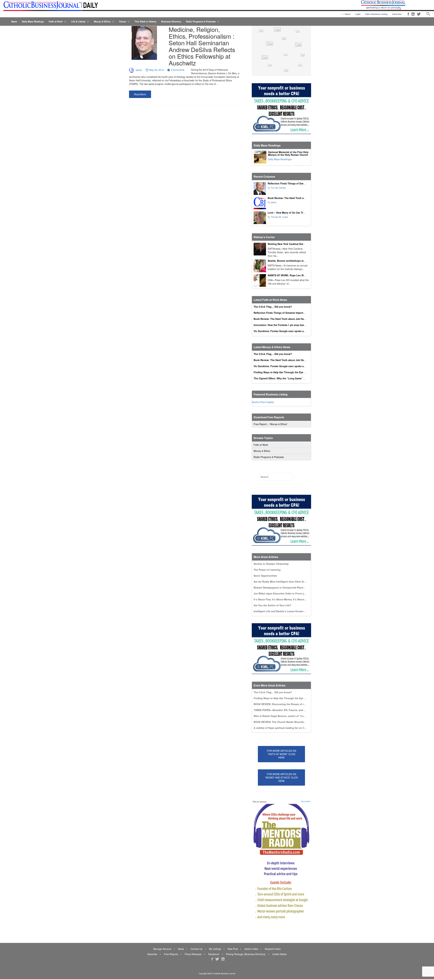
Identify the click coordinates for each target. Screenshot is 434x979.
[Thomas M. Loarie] (260, 217)
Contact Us (196, 949)
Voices (122, 21)
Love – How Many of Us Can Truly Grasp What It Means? (300, 212)
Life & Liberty (78, 21)
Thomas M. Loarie (279, 216)
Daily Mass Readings (33, 21)
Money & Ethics (102, 21)
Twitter (419, 14)
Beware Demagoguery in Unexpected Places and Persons (287, 587)
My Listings (215, 949)
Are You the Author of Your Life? (272, 605)
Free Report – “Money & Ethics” (271, 424)
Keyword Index (273, 949)
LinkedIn (413, 14)
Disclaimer (213, 954)
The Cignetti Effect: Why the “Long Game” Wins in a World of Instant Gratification (301, 378)
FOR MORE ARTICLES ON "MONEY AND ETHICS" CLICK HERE (281, 777)
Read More (140, 94)
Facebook (408, 14)
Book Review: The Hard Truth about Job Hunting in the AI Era (303, 198)
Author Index (251, 949)
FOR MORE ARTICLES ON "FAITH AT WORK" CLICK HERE (281, 754)
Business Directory (171, 21)
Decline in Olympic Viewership (271, 563)
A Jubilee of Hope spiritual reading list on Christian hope (287, 728)
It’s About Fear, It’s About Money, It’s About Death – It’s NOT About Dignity (297, 599)
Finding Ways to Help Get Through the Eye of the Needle (286, 372)
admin (139, 70)
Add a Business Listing (376, 14)
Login (357, 14)
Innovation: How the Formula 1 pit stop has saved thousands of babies (295, 325)
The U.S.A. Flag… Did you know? (273, 306)
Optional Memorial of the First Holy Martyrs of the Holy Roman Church (288, 153)
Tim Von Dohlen (278, 187)
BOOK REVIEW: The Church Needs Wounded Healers (284, 722)
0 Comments (178, 70)
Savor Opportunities (265, 575)
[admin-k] (260, 203)
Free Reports (171, 954)
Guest (347, 14)
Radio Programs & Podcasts (201, 21)
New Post (233, 949)
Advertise (397, 14)
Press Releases (193, 954)
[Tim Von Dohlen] (260, 188)
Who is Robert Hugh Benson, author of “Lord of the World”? (289, 716)
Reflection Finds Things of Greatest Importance (295, 183)
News (14, 21)
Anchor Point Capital (263, 402)
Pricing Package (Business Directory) (246, 954)
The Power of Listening (267, 569)
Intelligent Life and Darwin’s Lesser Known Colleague (285, 611)
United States (279, 954)
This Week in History (145, 21)
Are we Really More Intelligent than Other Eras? (281, 581)
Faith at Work (56, 21)
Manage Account (162, 949)
